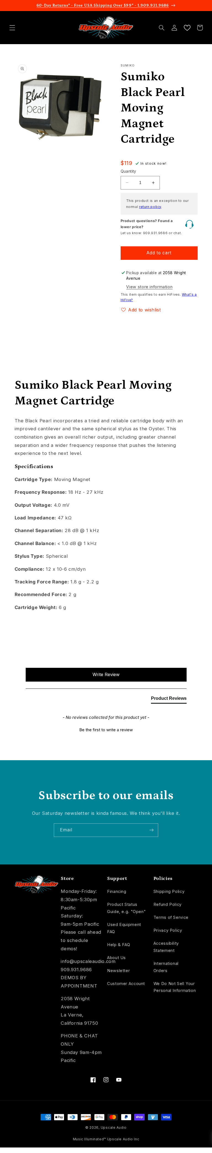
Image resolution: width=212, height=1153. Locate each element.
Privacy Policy (167, 930)
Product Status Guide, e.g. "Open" (126, 908)
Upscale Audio (114, 1128)
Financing (116, 891)
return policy (150, 207)
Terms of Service (171, 917)
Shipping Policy (168, 891)
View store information (149, 286)
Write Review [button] (106, 674)
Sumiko (128, 65)
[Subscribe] (151, 830)
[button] (12, 27)
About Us (116, 957)
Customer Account (126, 983)
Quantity (128, 171)
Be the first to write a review (106, 729)
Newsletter (118, 970)
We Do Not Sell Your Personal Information (174, 987)
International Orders (166, 967)
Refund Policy (167, 904)
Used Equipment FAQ (124, 928)
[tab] (169, 699)
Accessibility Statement (166, 947)
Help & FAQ (118, 944)
